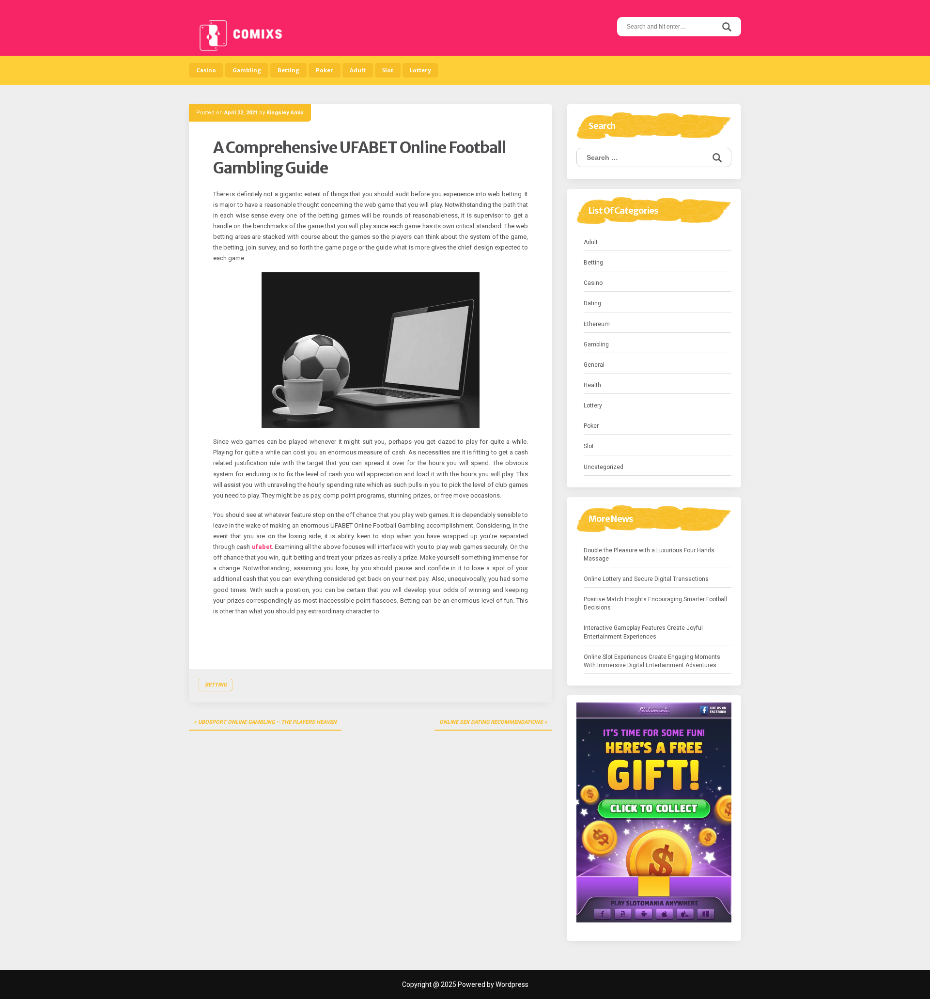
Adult (358, 70)
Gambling (246, 70)
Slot (387, 70)
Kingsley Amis (285, 112)
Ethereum (597, 324)
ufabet (262, 546)
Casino (206, 70)
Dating (592, 303)
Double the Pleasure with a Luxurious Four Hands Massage (649, 554)
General (594, 364)
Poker (324, 70)
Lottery (420, 70)
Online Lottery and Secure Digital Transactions (646, 579)
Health (592, 385)
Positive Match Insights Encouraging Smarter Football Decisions (655, 603)
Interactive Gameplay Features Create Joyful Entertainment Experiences (643, 632)
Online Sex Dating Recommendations (491, 722)
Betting (288, 70)
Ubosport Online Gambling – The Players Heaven (267, 722)
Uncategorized (603, 467)
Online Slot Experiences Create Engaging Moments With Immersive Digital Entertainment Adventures (652, 661)
